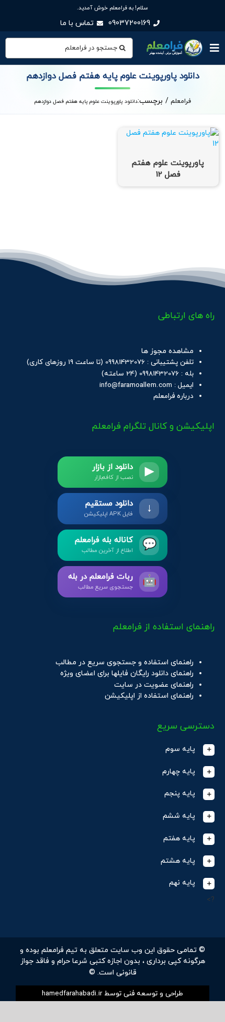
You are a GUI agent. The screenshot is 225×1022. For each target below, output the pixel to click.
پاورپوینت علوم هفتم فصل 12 (168, 169)
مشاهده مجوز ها (167, 351)
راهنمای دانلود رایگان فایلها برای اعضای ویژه (127, 673)
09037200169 (129, 23)
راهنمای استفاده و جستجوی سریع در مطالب (124, 662)
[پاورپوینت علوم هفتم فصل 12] (168, 133)
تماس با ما (77, 23)
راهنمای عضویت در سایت (154, 685)
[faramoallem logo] (173, 40)
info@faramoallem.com (135, 385)
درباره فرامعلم (173, 396)
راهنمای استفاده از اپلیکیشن (149, 696)
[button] (112, 749)
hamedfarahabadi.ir (72, 993)
